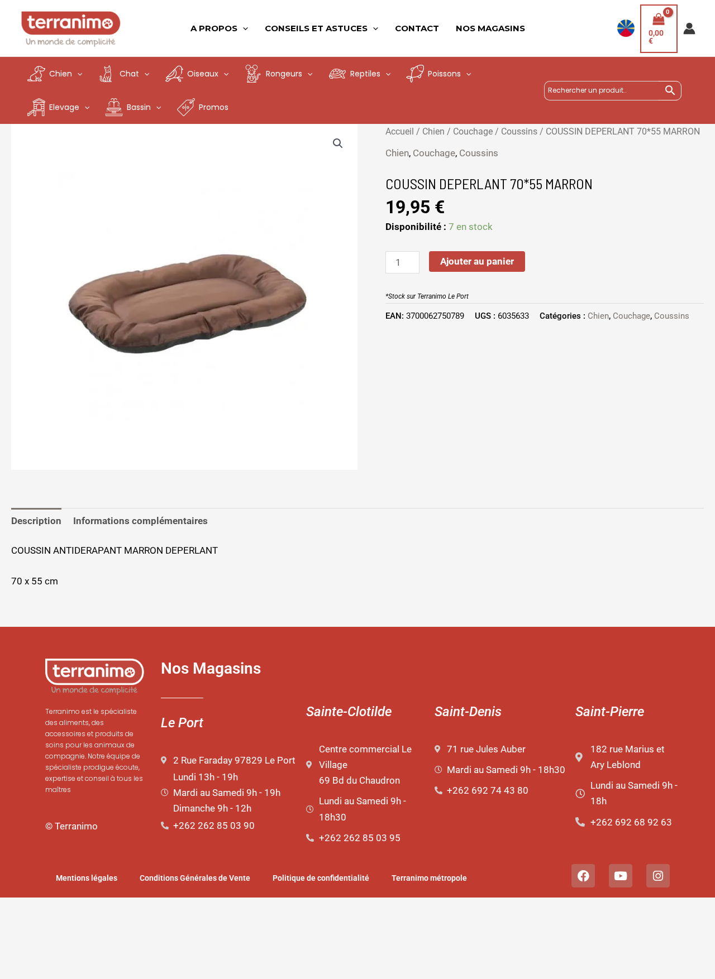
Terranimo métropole (429, 878)
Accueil (399, 131)
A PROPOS (213, 28)
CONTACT (417, 28)
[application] (242, 28)
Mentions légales (86, 878)
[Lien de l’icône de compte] (689, 28)
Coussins (519, 131)
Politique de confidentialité (321, 878)
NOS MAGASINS (490, 28)
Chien (433, 131)
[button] (338, 143)
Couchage (473, 131)
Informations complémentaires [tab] (140, 520)
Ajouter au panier (477, 261)
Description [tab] (36, 520)
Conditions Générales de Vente (195, 878)
